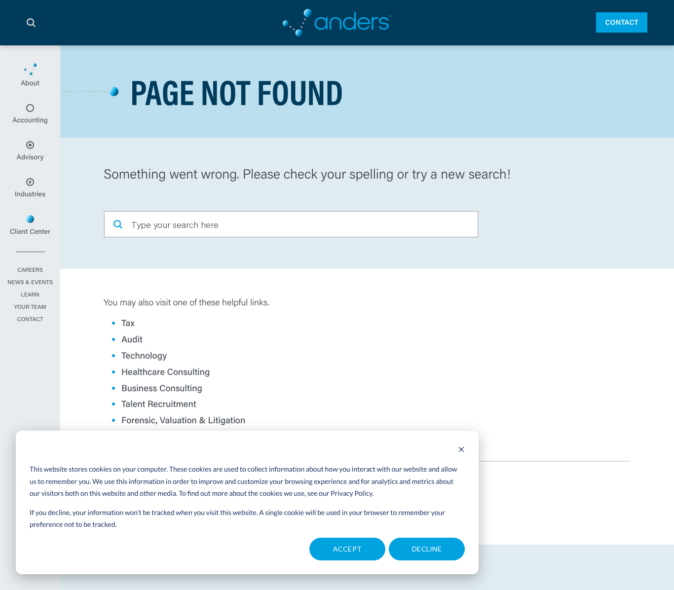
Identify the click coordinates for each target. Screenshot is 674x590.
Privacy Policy (352, 493)
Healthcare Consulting (165, 371)
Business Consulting (161, 388)
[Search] (31, 22)
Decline (427, 549)
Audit (132, 339)
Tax (128, 323)
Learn (30, 295)
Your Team (30, 307)
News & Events (30, 283)
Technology (144, 355)
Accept (347, 549)
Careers (30, 270)
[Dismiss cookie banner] (461, 450)
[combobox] (291, 224)
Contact (621, 22)
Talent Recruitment (158, 403)
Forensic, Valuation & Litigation (183, 420)
